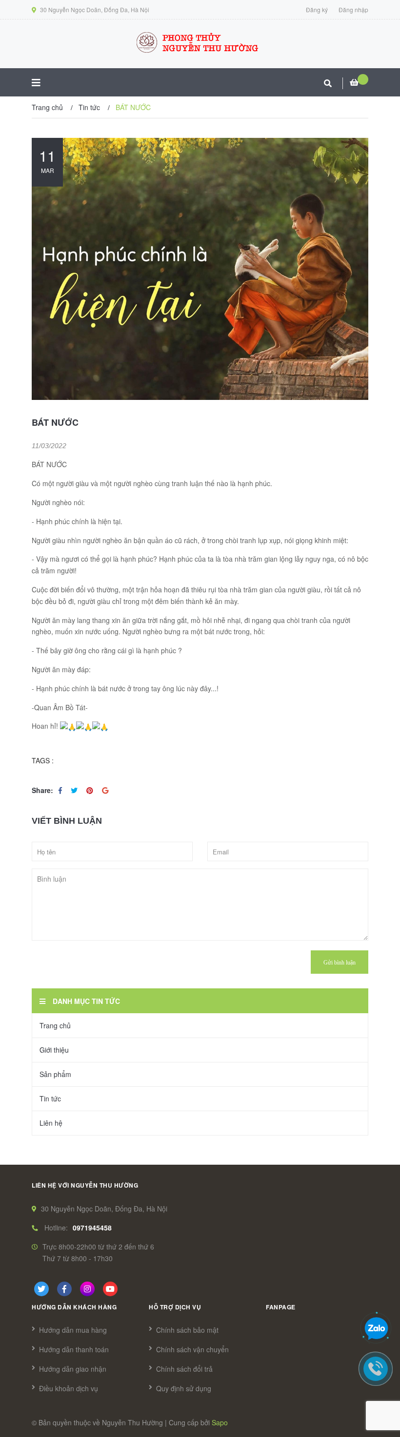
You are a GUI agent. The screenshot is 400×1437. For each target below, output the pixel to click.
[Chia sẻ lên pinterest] (91, 790)
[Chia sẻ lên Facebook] (61, 790)
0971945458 (92, 1227)
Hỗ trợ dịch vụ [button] (175, 1307)
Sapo (220, 1422)
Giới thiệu (54, 1050)
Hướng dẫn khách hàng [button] (74, 1307)
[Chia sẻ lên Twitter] (75, 790)
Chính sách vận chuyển (192, 1349)
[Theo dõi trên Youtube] (110, 1289)
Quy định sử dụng (183, 1388)
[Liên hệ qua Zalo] (376, 1329)
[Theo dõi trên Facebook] (64, 1289)
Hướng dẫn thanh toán (74, 1349)
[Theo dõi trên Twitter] (41, 1289)
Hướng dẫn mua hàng (73, 1330)
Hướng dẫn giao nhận (72, 1369)
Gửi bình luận (339, 962)
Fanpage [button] (281, 1307)
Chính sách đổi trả (184, 1369)
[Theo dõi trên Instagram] (87, 1289)
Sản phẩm (55, 1074)
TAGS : (43, 760)
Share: (42, 790)
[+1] (105, 790)
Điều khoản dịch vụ (68, 1388)
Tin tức (50, 1098)
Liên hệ (51, 1123)
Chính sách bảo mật (187, 1330)
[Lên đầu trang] (375, 708)
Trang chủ (55, 1025)
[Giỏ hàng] (359, 82)
